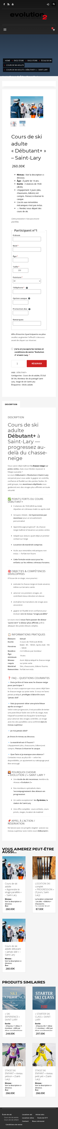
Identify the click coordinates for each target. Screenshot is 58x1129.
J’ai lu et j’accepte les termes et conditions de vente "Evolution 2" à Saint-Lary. (29, 352)
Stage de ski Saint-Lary (25, 381)
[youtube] (13, 4)
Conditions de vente (14, 1124)
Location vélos (28, 1118)
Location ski (27, 1114)
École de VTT (42, 1118)
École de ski (7, 1114)
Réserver (37, 364)
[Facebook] (4, 4)
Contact (25, 1121)
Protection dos (20, 309)
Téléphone (18, 287)
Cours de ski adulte (31, 375)
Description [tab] (11, 404)
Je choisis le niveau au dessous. (21, 736)
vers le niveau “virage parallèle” (34, 614)
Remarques (18, 319)
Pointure (17, 277)
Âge (14, 256)
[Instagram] (8, 4)
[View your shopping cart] (54, 30)
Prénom (16, 235)
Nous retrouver (38, 1121)
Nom (15, 245)
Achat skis (40, 1114)
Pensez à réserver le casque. (28, 748)
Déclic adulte (27, 384)
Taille (15, 266)
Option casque (20, 298)
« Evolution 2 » (26, 782)
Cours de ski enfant (11, 1120)
